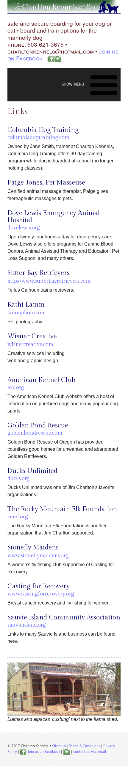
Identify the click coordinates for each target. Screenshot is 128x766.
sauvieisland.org (26, 625)
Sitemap (59, 746)
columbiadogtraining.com (38, 137)
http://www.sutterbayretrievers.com (48, 281)
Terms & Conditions (84, 746)
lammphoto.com (26, 313)
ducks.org (18, 478)
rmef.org (17, 517)
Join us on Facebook (44, 752)
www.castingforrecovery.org (40, 594)
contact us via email (89, 752)
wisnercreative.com (30, 344)
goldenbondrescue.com (34, 433)
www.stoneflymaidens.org (38, 555)
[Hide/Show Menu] (90, 84)
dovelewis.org (23, 228)
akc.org (15, 387)
